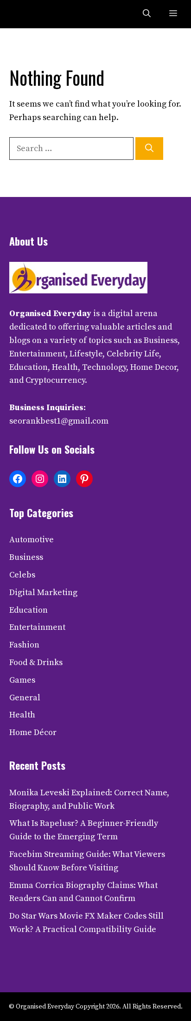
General (24, 697)
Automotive (31, 539)
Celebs (22, 575)
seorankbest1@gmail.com (58, 421)
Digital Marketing (43, 592)
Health (22, 715)
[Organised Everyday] (28, 14)
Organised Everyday (50, 313)
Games (22, 680)
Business (26, 557)
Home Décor (33, 732)
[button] (147, 14)
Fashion (24, 645)
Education (28, 610)
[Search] (149, 148)
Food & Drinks (36, 662)
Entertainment (37, 627)
